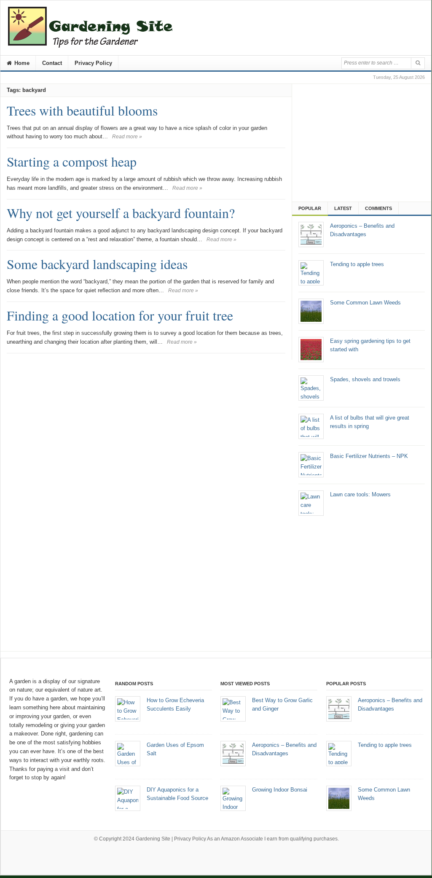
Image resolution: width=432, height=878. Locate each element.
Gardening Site (153, 839)
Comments (378, 208)
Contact (52, 63)
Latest (343, 208)
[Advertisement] (364, 140)
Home (21, 63)
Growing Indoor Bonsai (279, 789)
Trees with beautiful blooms (82, 110)
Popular (309, 208)
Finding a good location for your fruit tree (120, 315)
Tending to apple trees (385, 745)
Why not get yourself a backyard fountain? (121, 213)
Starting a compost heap (72, 161)
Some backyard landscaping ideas (97, 264)
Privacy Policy (93, 63)
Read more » (127, 137)
